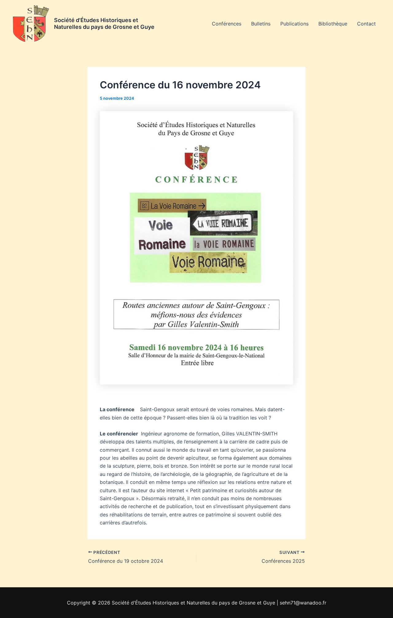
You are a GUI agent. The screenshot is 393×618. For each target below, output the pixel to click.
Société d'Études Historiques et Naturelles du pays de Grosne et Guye (104, 23)
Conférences (226, 24)
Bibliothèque (332, 24)
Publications (294, 24)
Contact (366, 24)
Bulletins (260, 24)
